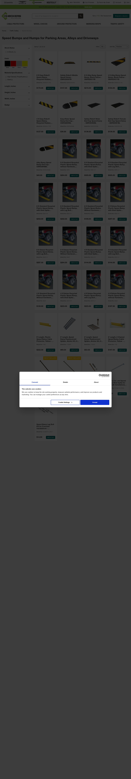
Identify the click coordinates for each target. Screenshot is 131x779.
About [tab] (96, 382)
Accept (94, 402)
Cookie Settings (64, 402)
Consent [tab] (35, 382)
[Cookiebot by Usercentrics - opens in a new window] (100, 375)
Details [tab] (65, 382)
